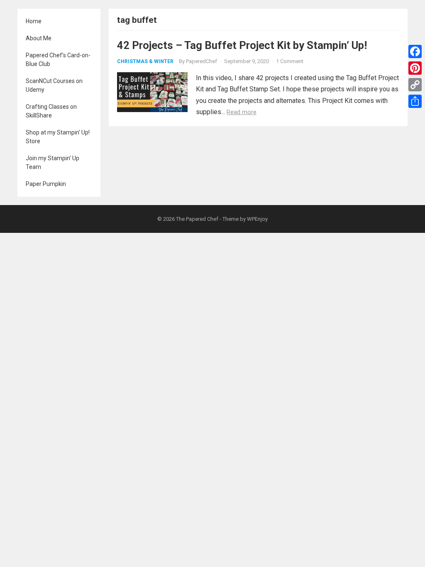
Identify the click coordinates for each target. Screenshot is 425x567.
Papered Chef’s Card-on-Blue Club (58, 59)
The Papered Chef (197, 219)
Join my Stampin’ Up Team (52, 162)
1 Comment (289, 61)
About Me (38, 38)
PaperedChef (201, 61)
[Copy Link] (415, 84)
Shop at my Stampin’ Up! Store (58, 136)
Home (34, 21)
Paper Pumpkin (46, 184)
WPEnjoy (257, 219)
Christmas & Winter (145, 61)
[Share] (415, 101)
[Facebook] (415, 51)
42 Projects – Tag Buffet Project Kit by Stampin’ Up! (242, 45)
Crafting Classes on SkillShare (51, 111)
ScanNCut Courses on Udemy (54, 85)
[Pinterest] (415, 68)
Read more (241, 112)
